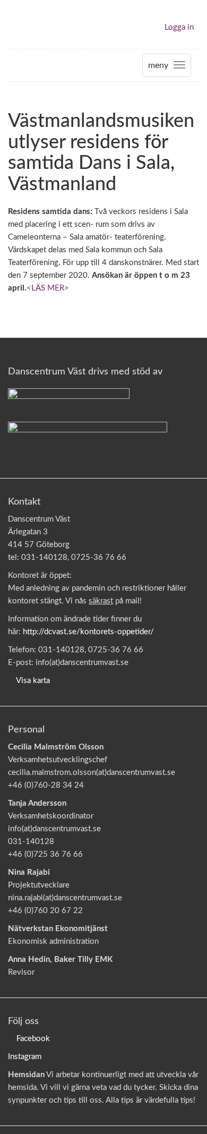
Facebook (33, 1039)
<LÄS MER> (48, 288)
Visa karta (33, 681)
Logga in (179, 27)
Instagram (24, 1057)
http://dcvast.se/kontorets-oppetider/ (88, 632)
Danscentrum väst (39, 24)
